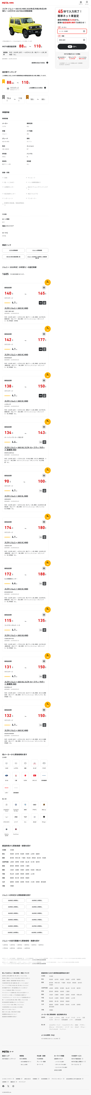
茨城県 (44, 858)
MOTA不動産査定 (76, 1059)
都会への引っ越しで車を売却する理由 (11, 1012)
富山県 (27, 862)
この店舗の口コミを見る (36, 88)
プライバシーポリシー (57, 1079)
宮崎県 (38, 882)
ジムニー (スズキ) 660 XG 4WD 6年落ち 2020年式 (75, 958)
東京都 (12, 858)
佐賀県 (17, 882)
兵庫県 (17, 870)
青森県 (12, 854)
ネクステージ (14, 87)
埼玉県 (28, 858)
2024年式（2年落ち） (13, 906)
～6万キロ (40, 945)
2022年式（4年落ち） (13, 913)
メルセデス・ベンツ (54, 1025)
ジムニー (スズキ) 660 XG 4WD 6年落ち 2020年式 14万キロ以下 (16, 959)
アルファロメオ (53, 1029)
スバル (78, 1017)
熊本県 (27, 882)
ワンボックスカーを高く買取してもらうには (13, 1004)
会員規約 (4, 1082)
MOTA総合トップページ (9, 1059)
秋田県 (22, 854)
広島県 (17, 874)
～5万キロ (33, 945)
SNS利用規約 (44, 1079)
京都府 (22, 870)
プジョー (82, 1027)
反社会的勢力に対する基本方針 (73, 1079)
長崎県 (22, 882)
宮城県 (27, 854)
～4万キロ (26, 945)
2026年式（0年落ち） (13, 900)
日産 (62, 1017)
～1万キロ (5, 945)
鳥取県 (22, 874)
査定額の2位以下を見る (38, 63)
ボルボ (77, 1027)
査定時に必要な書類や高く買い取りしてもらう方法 (14, 975)
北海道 (12, 850)
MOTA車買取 (12, 958)
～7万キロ (5, 948)
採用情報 (18, 1079)
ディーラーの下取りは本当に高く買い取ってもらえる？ (15, 985)
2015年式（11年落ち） (37, 932)
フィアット (63, 1029)
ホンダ (67, 1017)
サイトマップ (22, 1082)
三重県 (27, 866)
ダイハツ (57, 1020)
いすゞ (71, 1020)
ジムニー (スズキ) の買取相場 (41, 958)
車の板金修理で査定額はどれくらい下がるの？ (13, 1002)
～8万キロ (12, 948)
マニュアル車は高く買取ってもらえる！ (11, 990)
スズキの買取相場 (13, 250)
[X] (8, 1086)
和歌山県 (38, 870)
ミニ (72, 1027)
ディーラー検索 (41, 1061)
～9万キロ (19, 948)
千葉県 (23, 858)
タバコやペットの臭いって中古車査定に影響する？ (14, 995)
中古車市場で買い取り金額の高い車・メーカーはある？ (15, 983)
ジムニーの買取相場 (37, 250)
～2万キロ (12, 945)
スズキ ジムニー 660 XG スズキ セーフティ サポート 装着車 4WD (24, 448)
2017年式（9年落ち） (37, 926)
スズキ (19, 962)
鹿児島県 (43, 882)
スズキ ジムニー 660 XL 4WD (16, 496)
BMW (76, 1025)
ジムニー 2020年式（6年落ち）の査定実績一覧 (37, 257)
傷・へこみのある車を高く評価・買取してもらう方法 (15, 1000)
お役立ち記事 (58, 1070)
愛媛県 (12, 878)
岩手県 (17, 854)
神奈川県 (17, 858)
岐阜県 (22, 866)
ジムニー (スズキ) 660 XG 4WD (56, 958)
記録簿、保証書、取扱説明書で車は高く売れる (13, 980)
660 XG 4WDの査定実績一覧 (13, 256)
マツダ (73, 1017)
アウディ (82, 1025)
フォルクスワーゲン (67, 1025)
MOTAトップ (5, 958)
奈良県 (32, 870)
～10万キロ (27, 948)
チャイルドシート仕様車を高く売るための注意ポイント (15, 992)
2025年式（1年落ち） (37, 900)
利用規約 (35, 1079)
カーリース (40, 1064)
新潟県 (22, 862)
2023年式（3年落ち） (37, 906)
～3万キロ (19, 945)
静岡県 (17, 866)
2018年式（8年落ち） (13, 926)
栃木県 (39, 858)
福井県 (38, 862)
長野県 (17, 862)
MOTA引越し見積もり (77, 1061)
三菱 (83, 1017)
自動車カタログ (13, 962)
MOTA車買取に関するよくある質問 (49, 1038)
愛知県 (12, 866)
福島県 (38, 854)
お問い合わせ (27, 1079)
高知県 (22, 878)
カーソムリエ (75, 1064)
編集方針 (13, 1082)
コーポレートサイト (7, 1079)
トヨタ (51, 1017)
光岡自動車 (64, 1020)
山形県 (32, 854)
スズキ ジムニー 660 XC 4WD (16, 308)
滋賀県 (27, 870)
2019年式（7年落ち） (37, 919)
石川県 (32, 862)
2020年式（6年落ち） (13, 919)
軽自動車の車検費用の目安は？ (9, 1016)
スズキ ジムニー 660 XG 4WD (16, 635)
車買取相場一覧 (20, 958)
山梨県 (12, 862)
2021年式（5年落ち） (37, 913)
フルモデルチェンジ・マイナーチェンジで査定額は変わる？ (16, 997)
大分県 (32, 882)
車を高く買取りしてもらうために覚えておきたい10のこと (16, 978)
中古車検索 (40, 1059)
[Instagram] (13, 1086)
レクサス (57, 1017)
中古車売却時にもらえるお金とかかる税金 (12, 1007)
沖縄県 (12, 886)
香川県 (17, 878)
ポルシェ (51, 1027)
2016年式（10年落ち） (13, 932)
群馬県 (34, 858)
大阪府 (12, 870)
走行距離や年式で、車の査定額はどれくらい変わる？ (15, 988)
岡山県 (12, 874)
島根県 (27, 874)
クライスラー (59, 1027)
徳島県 (27, 878)
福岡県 (12, 882)
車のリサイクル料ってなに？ (9, 1009)
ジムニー (25, 962)
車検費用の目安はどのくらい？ (9, 1014)
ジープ (67, 1027)
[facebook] (3, 1086)
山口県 (32, 874)
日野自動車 (78, 1020)
